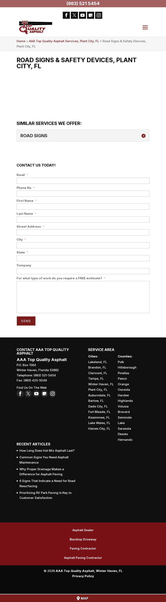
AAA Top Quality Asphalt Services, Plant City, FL (64, 41)
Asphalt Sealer (83, 530)
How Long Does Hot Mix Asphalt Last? (46, 450)
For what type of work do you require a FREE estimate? (61, 278)
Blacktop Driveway (83, 539)
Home (21, 41)
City (21, 239)
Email (22, 175)
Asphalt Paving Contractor (83, 557)
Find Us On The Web (32, 387)
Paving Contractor (83, 548)
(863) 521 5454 (83, 3)
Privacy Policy (83, 576)
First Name (27, 201)
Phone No (26, 188)
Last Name (26, 214)
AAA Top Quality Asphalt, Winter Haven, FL (89, 571)
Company (24, 265)
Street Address (30, 226)
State (22, 252)
